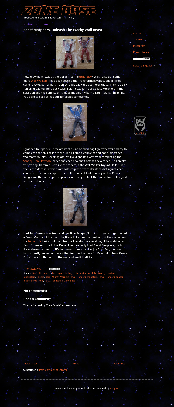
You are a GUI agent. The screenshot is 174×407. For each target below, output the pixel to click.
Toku (47, 280)
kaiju (48, 276)
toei (41, 280)
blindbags (68, 273)
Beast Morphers (40, 273)
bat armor (34, 241)
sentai (119, 276)
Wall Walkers (39, 80)
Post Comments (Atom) (53, 369)
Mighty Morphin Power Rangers (69, 276)
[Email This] (50, 269)
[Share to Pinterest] (59, 269)
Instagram (139, 45)
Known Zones (141, 52)
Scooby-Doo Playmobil (37, 160)
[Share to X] (54, 269)
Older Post (120, 363)
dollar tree (97, 273)
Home (75, 363)
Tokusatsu (57, 280)
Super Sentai (31, 280)
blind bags (56, 273)
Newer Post (30, 363)
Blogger (114, 388)
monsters (92, 276)
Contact (138, 33)
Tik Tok (137, 39)
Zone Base (69, 280)
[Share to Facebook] (56, 269)
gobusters (29, 276)
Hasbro (40, 276)
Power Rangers (107, 276)
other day (85, 76)
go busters (109, 273)
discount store (82, 273)
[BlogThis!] (52, 269)
